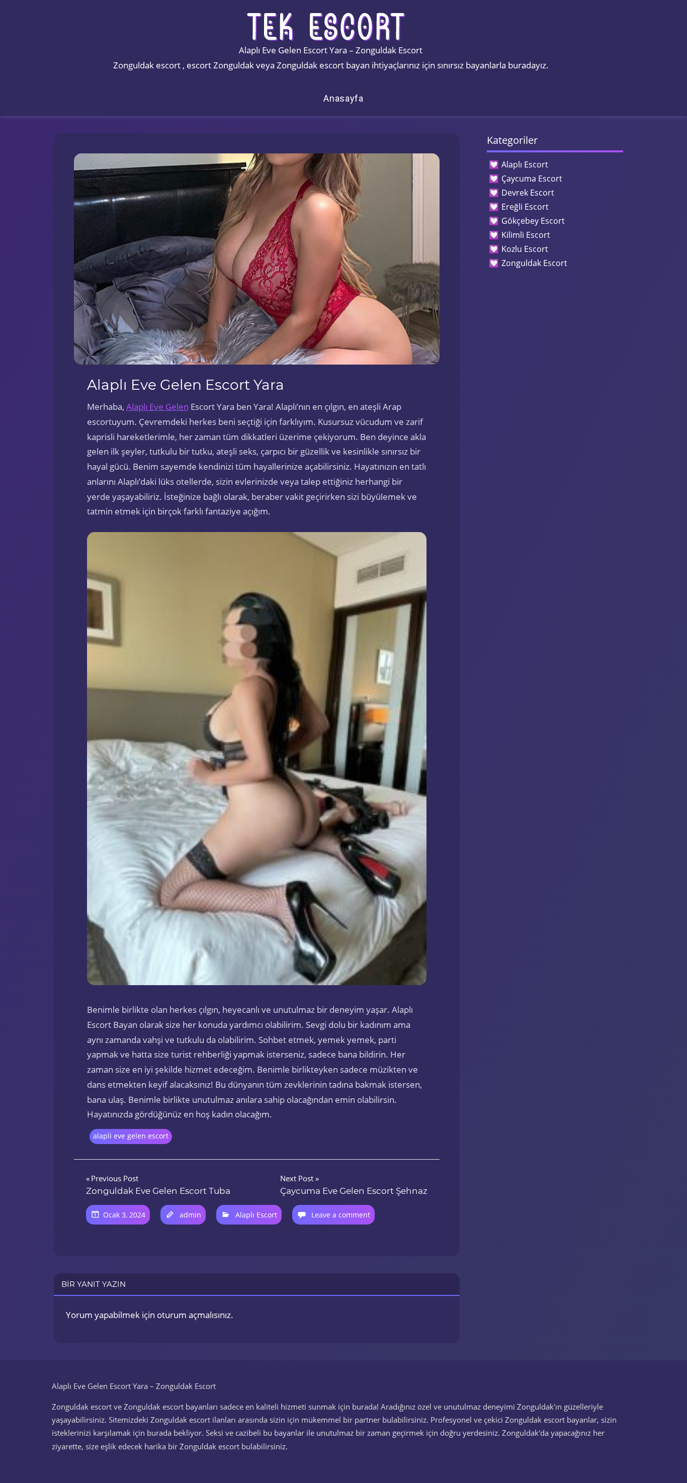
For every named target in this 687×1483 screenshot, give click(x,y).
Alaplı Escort (256, 1214)
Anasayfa (343, 98)
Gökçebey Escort (533, 220)
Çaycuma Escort (531, 178)
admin (190, 1214)
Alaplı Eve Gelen (157, 406)
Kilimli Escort (525, 234)
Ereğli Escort (525, 206)
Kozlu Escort (524, 248)
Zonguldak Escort (534, 263)
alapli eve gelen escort (130, 1136)
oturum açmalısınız (194, 1315)
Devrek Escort (527, 192)
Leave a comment (340, 1214)
